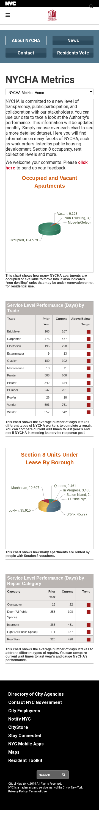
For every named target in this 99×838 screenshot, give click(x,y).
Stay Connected (24, 735)
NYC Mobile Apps (26, 744)
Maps (14, 752)
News (73, 40)
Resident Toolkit (25, 760)
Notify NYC (19, 719)
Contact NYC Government (35, 702)
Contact (26, 53)
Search (68, 774)
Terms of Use (38, 791)
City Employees (24, 710)
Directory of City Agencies (36, 694)
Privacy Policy (18, 791)
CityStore (18, 727)
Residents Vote (73, 53)
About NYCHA (26, 40)
